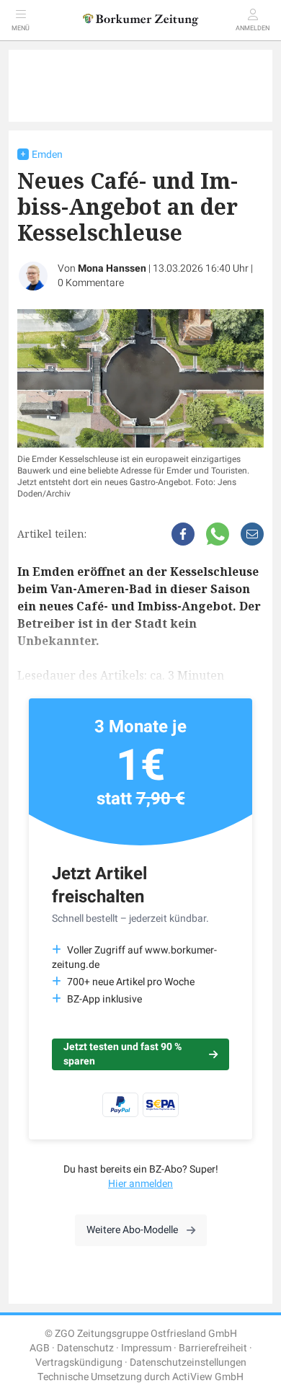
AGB (40, 1348)
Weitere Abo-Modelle (132, 1229)
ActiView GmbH (208, 1376)
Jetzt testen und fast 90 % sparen (122, 1054)
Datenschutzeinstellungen (188, 1362)
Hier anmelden (140, 1183)
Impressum (146, 1348)
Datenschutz (85, 1348)
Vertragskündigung (78, 1362)
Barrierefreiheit (213, 1348)
